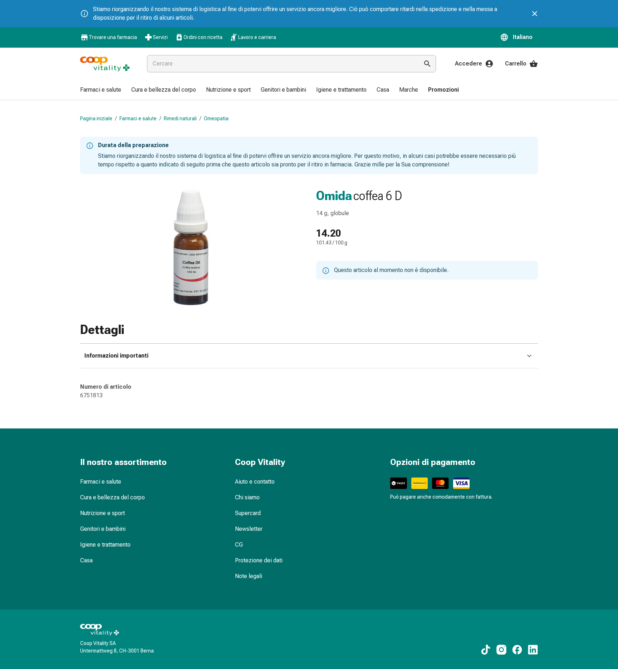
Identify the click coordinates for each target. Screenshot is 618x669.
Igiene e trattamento (105, 544)
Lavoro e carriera (257, 37)
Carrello (515, 63)
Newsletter (249, 528)
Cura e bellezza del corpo (112, 497)
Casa (86, 560)
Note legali (248, 576)
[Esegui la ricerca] (427, 63)
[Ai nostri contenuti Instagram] (501, 650)
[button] (519, 37)
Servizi (160, 37)
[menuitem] (100, 90)
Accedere (468, 63)
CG (239, 544)
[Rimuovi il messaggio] (535, 14)
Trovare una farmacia (113, 37)
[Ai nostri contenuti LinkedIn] (533, 650)
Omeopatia (216, 118)
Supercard (248, 513)
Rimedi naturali (180, 118)
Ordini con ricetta (202, 37)
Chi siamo (247, 497)
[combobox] (281, 63)
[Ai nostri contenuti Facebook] (517, 650)
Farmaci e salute (138, 118)
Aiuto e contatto (255, 481)
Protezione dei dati (259, 560)
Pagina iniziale (96, 118)
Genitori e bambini (103, 528)
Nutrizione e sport (102, 513)
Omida (334, 195)
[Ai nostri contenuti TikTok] (486, 650)
